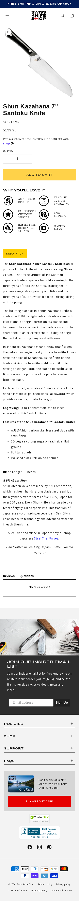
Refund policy (45, 884)
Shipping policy (39, 890)
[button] (71, 15)
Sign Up (62, 702)
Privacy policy (63, 884)
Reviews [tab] (9, 576)
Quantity (8, 151)
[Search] (62, 15)
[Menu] (7, 15)
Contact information (61, 890)
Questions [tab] (26, 576)
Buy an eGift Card (39, 801)
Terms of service (19, 890)
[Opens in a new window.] (39, 818)
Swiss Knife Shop (25, 884)
